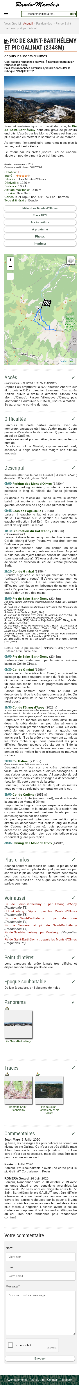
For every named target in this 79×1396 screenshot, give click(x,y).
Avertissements (17, 1379)
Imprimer (40, 243)
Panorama (15, 1002)
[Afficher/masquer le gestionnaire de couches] (71, 260)
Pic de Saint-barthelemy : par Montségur (32, 932)
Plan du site (37, 1379)
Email (9, 1267)
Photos (40, 236)
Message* (13, 1286)
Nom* (9, 1248)
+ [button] (10, 260)
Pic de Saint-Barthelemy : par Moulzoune (40, 918)
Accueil (28, 23)
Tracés (11, 1068)
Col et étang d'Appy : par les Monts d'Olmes (40, 911)
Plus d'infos (16, 860)
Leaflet (63, 361)
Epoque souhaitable (25, 982)
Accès (10, 377)
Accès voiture (40, 222)
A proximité (40, 229)
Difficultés (15, 419)
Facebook (66, 1379)
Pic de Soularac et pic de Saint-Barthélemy (40, 925)
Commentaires (19, 1133)
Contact (52, 1379)
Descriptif (14, 468)
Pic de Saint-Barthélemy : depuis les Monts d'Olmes (40, 939)
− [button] (10, 266)
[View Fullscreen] (10, 276)
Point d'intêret (19, 957)
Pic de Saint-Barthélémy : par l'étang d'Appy (40, 904)
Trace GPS (40, 215)
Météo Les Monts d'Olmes (39, 208)
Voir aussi (14, 898)
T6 (20, 172)
